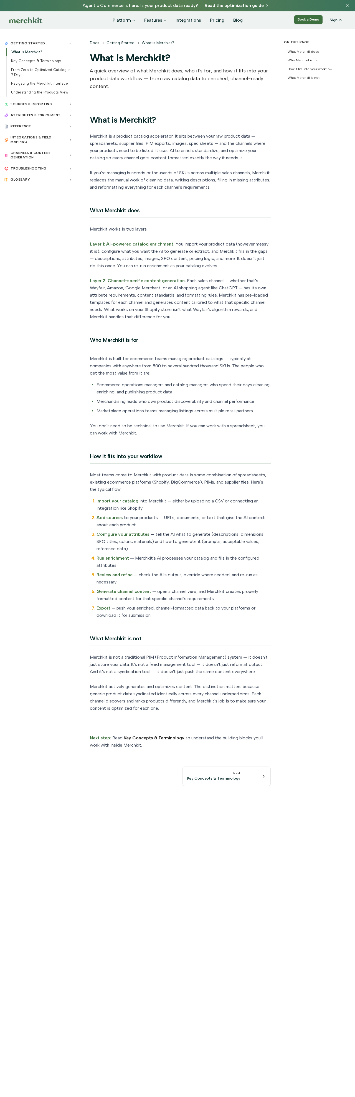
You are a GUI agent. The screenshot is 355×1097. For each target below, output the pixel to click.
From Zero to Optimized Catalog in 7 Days (40, 72)
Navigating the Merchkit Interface (39, 83)
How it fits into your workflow (310, 69)
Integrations (188, 20)
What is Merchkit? (26, 52)
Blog (238, 20)
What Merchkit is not (304, 78)
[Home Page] (25, 20)
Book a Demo (308, 19)
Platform (122, 20)
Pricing (217, 20)
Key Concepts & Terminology (36, 61)
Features (153, 20)
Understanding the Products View (39, 92)
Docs (94, 43)
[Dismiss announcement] (347, 5)
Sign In (336, 20)
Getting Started (120, 43)
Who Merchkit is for (303, 60)
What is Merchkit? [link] (158, 43)
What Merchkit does (303, 52)
